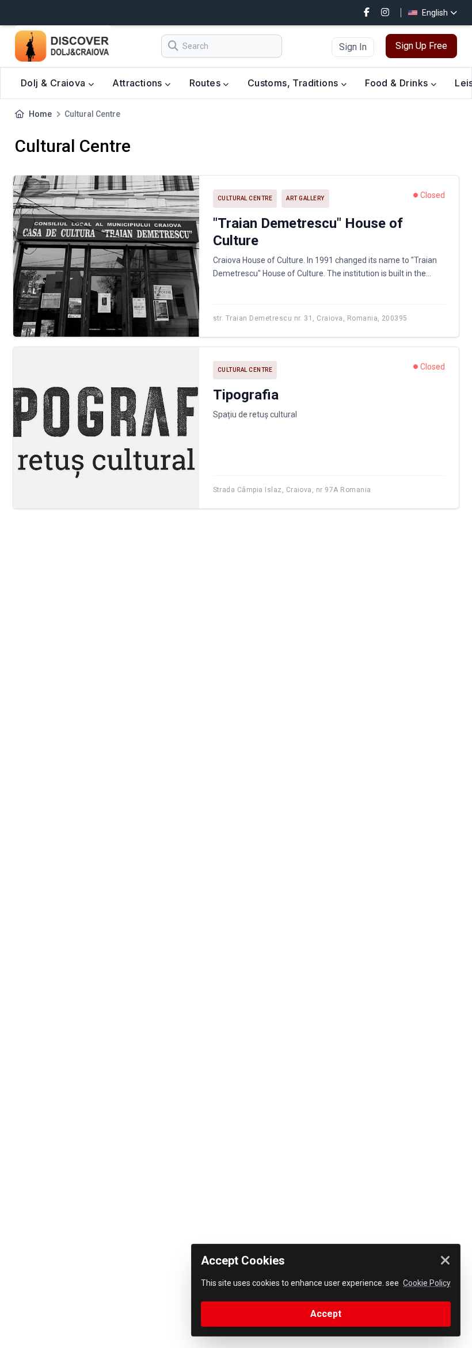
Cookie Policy (427, 1283)
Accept (325, 1313)
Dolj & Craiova (54, 83)
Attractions (138, 83)
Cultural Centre (245, 198)
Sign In (353, 46)
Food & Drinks (398, 83)
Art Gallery (305, 198)
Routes (206, 83)
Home (40, 114)
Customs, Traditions (294, 83)
